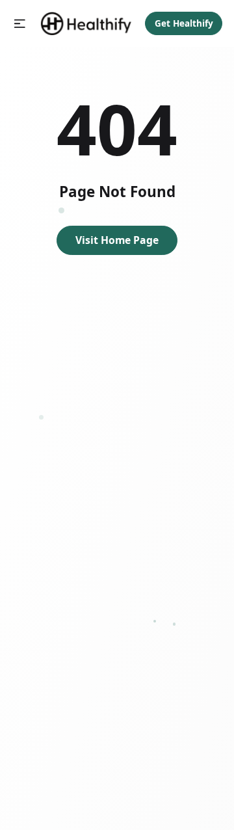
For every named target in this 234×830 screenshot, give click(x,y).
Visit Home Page (117, 240)
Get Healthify (184, 23)
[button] (20, 23)
